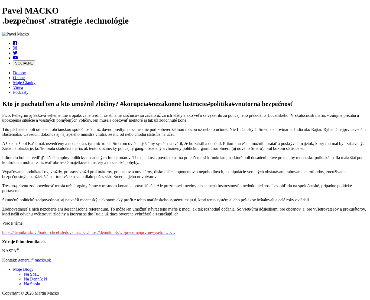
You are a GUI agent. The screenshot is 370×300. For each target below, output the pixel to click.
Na (31, 274)
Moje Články (24, 82)
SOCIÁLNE (24, 63)
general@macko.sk (34, 260)
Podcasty (20, 92)
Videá (18, 87)
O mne (19, 77)
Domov (19, 72)
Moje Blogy (23, 269)
